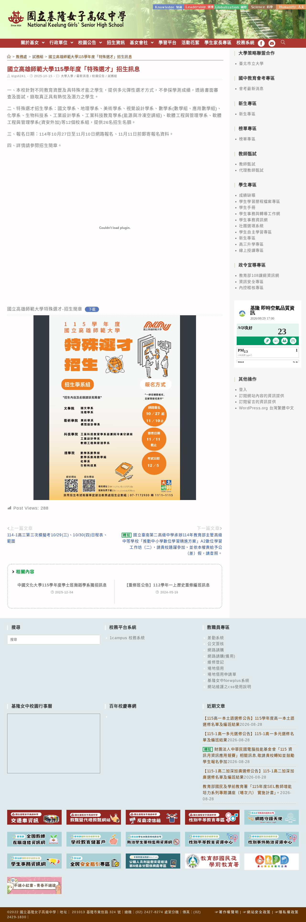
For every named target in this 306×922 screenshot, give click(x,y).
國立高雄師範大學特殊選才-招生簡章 (44, 309)
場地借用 (216, 668)
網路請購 (216, 650)
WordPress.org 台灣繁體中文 (266, 408)
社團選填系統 (251, 226)
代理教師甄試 (251, 170)
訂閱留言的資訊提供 (257, 402)
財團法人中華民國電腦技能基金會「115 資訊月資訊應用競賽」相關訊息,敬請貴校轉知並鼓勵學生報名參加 (249, 755)
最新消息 (82, 76)
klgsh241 (18, 76)
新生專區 (247, 114)
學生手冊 (247, 207)
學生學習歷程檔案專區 (259, 202)
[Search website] (283, 43)
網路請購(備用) (221, 656)
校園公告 (98, 76)
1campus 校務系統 (127, 638)
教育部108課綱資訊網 (259, 276)
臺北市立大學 (251, 64)
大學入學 (67, 76)
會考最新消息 (251, 89)
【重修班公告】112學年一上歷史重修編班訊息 (167, 585)
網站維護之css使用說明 (229, 687)
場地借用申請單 (222, 674)
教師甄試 (247, 164)
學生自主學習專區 (255, 232)
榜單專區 (247, 139)
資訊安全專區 (251, 282)
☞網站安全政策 (257, 912)
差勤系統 (216, 638)
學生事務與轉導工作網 (259, 214)
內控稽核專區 (251, 288)
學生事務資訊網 (253, 220)
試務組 (112, 76)
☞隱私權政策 (287, 912)
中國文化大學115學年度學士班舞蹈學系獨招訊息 (62, 585)
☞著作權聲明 (227, 912)
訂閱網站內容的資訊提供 (261, 396)
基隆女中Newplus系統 (228, 681)
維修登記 (216, 662)
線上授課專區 (251, 250)
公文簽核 (216, 644)
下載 (92, 309)
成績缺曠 (247, 195)
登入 (243, 390)
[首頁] (9, 57)
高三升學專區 (251, 244)
